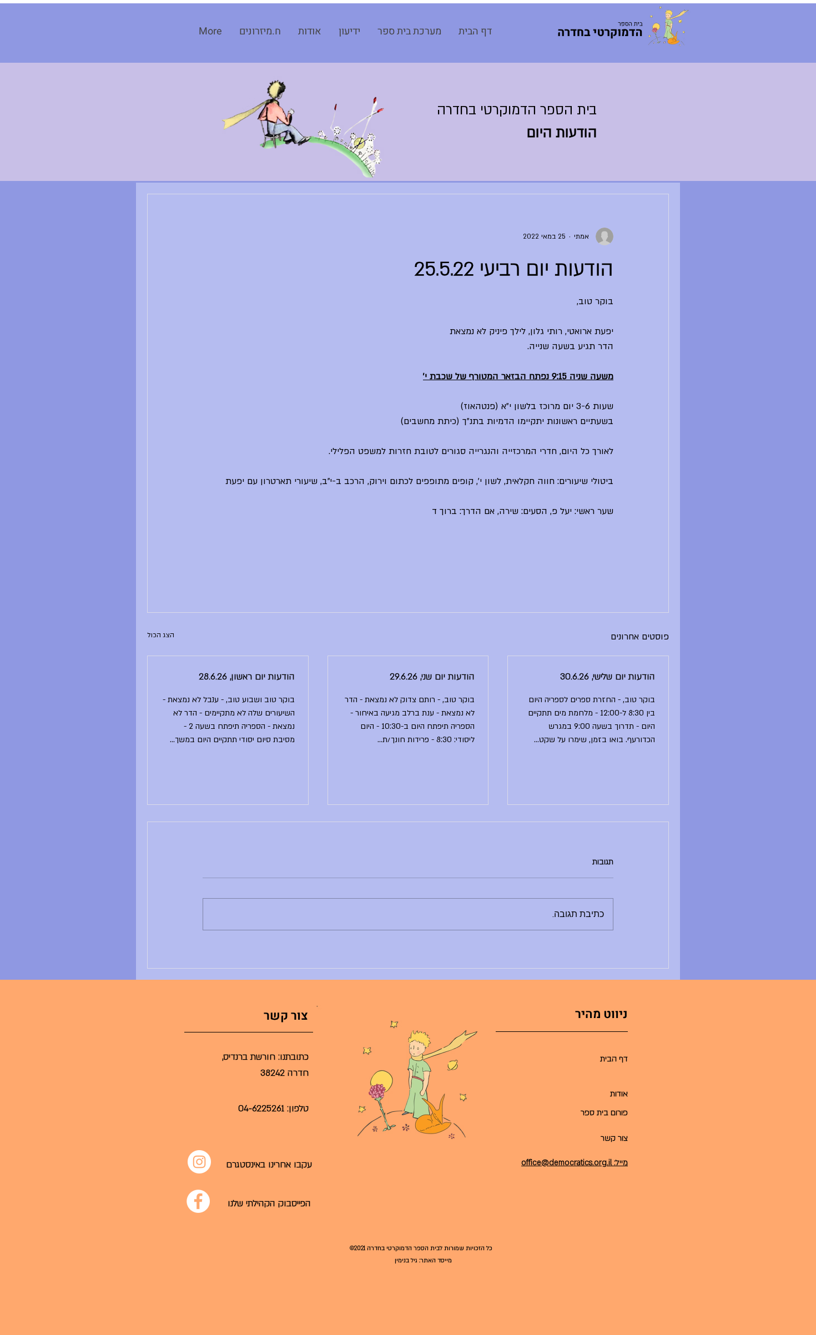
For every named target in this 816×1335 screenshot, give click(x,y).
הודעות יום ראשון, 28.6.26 (247, 677)
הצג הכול (160, 635)
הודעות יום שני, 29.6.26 (432, 677)
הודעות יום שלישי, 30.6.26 (607, 677)
